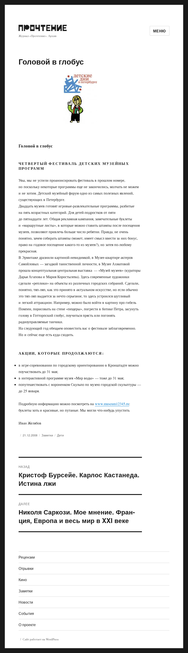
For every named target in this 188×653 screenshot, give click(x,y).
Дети (60, 435)
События (26, 613)
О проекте (27, 624)
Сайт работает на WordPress (41, 639)
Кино (23, 579)
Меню (159, 31)
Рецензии (27, 557)
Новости (26, 602)
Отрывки (26, 568)
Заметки (47, 435)
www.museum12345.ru (112, 403)
